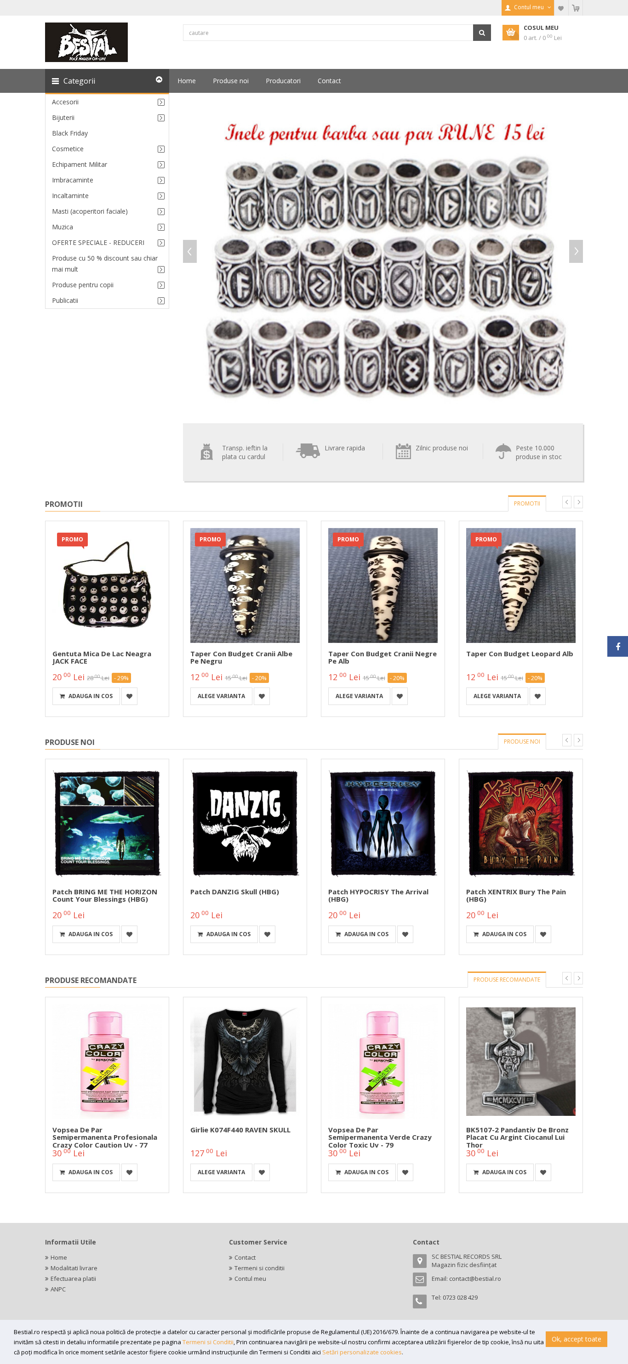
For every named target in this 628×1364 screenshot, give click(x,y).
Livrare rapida (345, 447)
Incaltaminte (70, 195)
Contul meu (250, 1278)
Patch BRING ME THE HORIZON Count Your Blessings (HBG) (104, 895)
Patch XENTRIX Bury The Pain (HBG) (516, 895)
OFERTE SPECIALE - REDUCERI (98, 242)
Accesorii (65, 101)
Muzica (62, 226)
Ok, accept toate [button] (576, 1339)
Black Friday (70, 133)
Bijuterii (63, 117)
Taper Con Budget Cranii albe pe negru (241, 657)
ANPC (58, 1289)
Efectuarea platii (73, 1278)
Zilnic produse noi (442, 447)
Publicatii (65, 300)
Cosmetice (68, 148)
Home (59, 1257)
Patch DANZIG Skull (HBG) (234, 891)
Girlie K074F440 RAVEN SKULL (240, 1129)
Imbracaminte (72, 180)
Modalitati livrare (74, 1268)
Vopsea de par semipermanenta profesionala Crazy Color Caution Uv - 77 (104, 1137)
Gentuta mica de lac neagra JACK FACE (101, 657)
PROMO (72, 539)
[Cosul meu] (575, 8)
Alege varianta (221, 696)
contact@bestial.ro (475, 1278)
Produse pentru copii (83, 284)
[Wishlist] (561, 8)
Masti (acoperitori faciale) (90, 211)
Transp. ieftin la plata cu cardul (245, 452)
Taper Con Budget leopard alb (519, 653)
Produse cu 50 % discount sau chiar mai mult (105, 263)
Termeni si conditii (259, 1268)
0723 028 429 (460, 1297)
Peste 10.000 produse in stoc (539, 452)
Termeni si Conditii (208, 1342)
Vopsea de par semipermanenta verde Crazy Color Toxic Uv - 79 (380, 1137)
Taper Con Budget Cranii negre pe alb (382, 657)
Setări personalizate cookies (362, 1352)
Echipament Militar (79, 164)
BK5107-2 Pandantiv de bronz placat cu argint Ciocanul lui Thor (517, 1137)
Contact (245, 1257)
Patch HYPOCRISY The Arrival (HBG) (378, 895)
